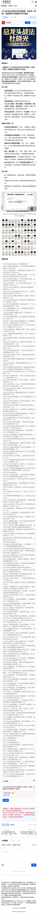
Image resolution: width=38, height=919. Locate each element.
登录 (8, 795)
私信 (34, 22)
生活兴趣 (5, 17)
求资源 (10, 6)
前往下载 (33, 17)
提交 (34, 865)
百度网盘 (6, 800)
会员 (15, 6)
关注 (28, 22)
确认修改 (34, 845)
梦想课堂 (23, 908)
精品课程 (4, 6)
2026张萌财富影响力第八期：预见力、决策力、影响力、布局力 (9, 833)
